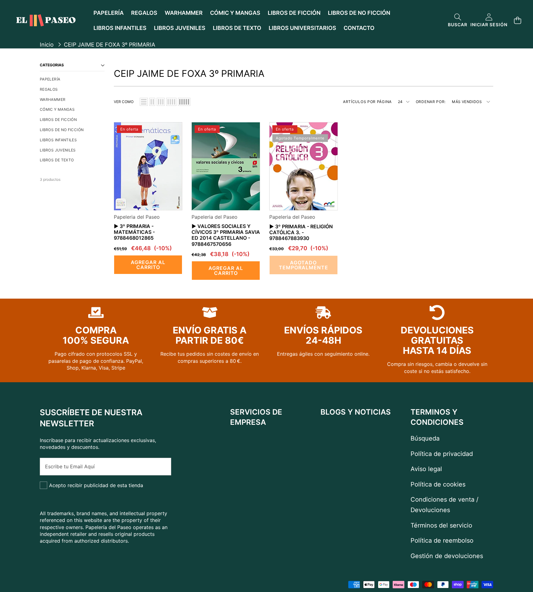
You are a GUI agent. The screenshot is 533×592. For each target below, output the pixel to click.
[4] (171, 102)
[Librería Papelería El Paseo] (45, 20)
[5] (184, 102)
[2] (152, 102)
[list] (144, 102)
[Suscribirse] (159, 466)
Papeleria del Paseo (137, 217)
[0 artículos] (517, 20)
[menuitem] (72, 79)
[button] (457, 20)
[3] (161, 102)
